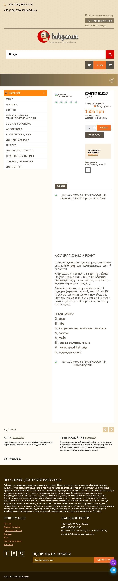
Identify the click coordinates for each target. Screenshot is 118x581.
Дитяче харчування (20, 150)
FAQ (6, 537)
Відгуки (8, 534)
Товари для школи (19, 161)
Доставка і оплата (13, 530)
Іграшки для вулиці (20, 156)
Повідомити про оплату (99, 15)
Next (111, 429)
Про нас (8, 523)
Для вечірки (14, 166)
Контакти (8, 544)
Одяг (9, 99)
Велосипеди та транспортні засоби (21, 117)
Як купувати (103, 106)
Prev (105, 429)
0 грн (100, 64)
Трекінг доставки (12, 541)
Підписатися (104, 559)
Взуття (11, 109)
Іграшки (12, 104)
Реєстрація (99, 25)
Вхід (87, 25)
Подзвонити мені (101, 20)
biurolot (93, 155)
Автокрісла (14, 129)
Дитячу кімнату (17, 139)
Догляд (11, 145)
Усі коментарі (12, 458)
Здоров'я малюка (18, 123)
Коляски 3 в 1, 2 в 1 (18, 134)
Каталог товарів (12, 527)
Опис (61, 185)
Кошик (104, 128)
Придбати (94, 135)
